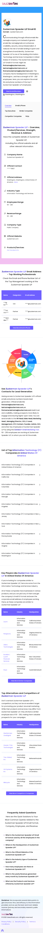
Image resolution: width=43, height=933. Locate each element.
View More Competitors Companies (21, 793)
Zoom (6, 622)
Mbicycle (7, 782)
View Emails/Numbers (13, 91)
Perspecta (7, 634)
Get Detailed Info (13, 250)
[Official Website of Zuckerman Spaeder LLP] (27, 91)
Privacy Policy (6, 922)
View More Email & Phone (21, 328)
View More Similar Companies (21, 681)
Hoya (5, 670)
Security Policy (20, 922)
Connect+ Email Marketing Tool (26, 430)
